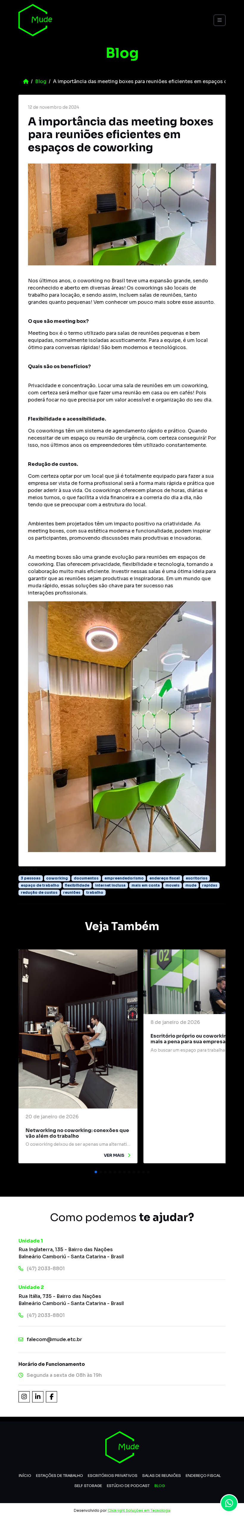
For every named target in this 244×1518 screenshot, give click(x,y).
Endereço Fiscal (203, 1475)
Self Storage (88, 1485)
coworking (57, 878)
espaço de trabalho (40, 885)
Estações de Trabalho (59, 1475)
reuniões (71, 892)
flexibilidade (77, 885)
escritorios (196, 878)
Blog (40, 81)
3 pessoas (30, 878)
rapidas (209, 885)
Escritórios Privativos (112, 1475)
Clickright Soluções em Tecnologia (139, 1510)
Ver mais (114, 1155)
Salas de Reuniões (161, 1475)
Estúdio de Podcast (128, 1485)
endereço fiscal (164, 878)
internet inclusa (110, 885)
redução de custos (39, 892)
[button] (96, 1172)
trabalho (94, 892)
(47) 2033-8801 (46, 1268)
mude (190, 885)
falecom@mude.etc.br (54, 1339)
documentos (86, 878)
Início (24, 1475)
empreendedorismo (124, 878)
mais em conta (146, 885)
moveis (172, 885)
